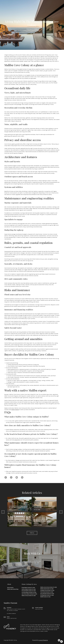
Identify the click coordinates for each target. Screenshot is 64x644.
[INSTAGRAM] (59, 640)
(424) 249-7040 (39, 609)
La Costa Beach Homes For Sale (29, 592)
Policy (15, 640)
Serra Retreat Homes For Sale (47, 593)
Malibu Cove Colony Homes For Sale (48, 587)
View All (32, 532)
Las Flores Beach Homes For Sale (29, 593)
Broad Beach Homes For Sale (28, 587)
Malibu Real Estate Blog (12, 589)
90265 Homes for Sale (45, 596)
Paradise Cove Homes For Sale (47, 590)
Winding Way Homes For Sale (47, 595)
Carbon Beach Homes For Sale (29, 589)
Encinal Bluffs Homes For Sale (29, 590)
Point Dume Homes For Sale (46, 591)
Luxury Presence (43, 640)
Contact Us (32, 567)
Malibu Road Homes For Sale (46, 588)
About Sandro (10, 587)
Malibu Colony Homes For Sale (29, 595)
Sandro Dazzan (15, 409)
